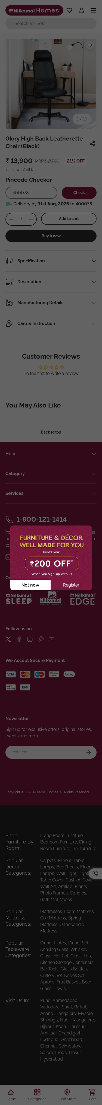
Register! (72, 585)
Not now (30, 585)
